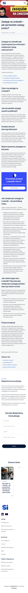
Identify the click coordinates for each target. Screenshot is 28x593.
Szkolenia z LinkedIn (8, 360)
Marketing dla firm (7, 362)
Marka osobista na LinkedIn (10, 364)
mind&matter (14, 586)
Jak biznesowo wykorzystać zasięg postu (13, 80)
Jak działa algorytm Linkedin (10, 82)
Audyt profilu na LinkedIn (9, 367)
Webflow (14, 588)
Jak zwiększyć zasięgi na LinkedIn (11, 78)
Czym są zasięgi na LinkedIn (10, 75)
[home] (3, 3)
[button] (24, 3)
